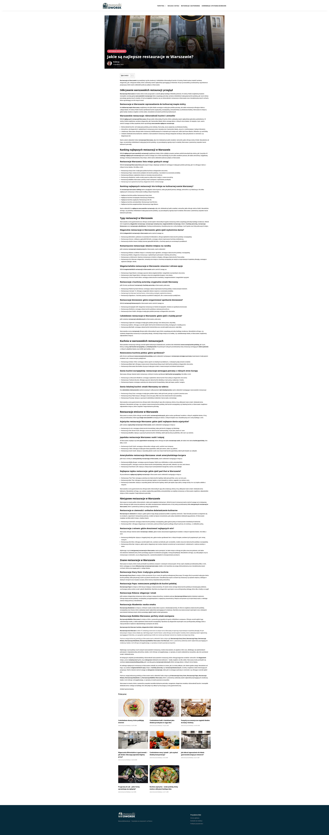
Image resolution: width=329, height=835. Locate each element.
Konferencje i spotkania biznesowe (214, 6)
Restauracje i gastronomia (190, 6)
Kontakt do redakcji (196, 821)
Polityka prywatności (196, 823)
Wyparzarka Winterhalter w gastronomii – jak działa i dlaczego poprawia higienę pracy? (133, 755)
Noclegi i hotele (173, 6)
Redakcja (128, 725)
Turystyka (160, 6)
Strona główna (194, 818)
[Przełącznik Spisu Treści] (131, 75)
